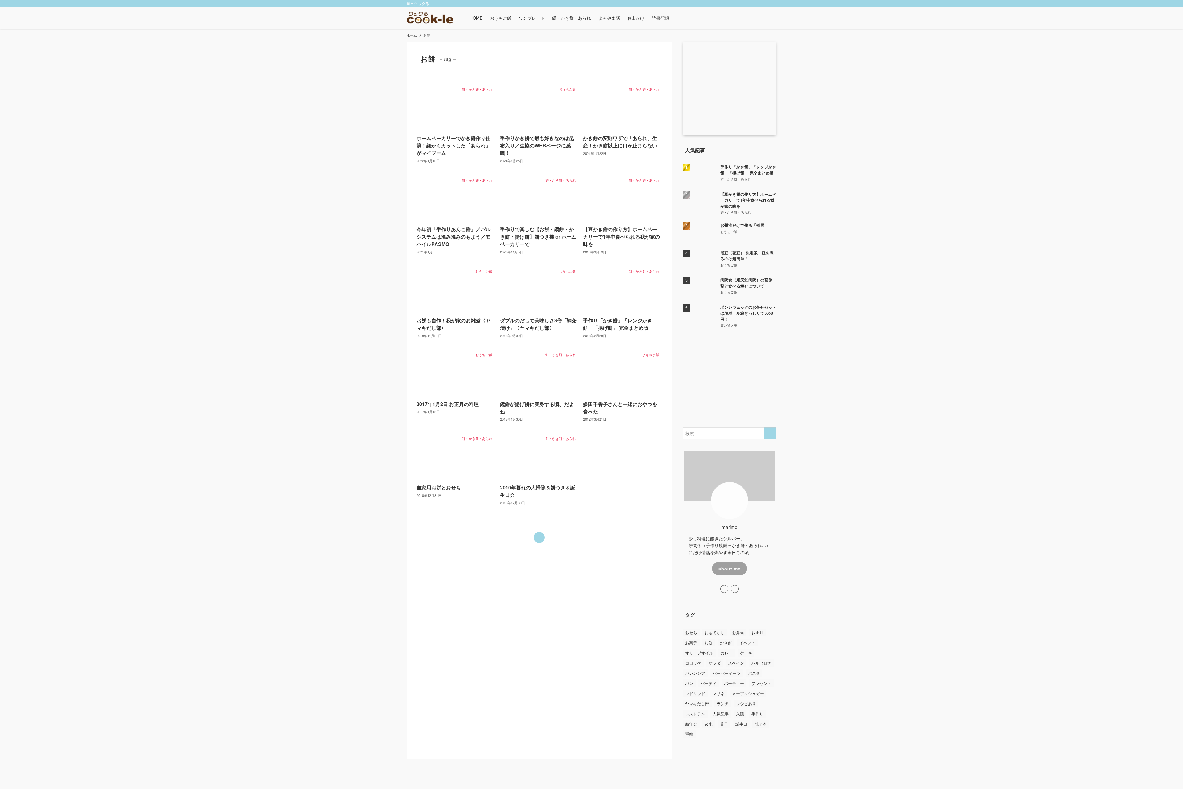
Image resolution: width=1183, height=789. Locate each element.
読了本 (761, 724)
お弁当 (738, 632)
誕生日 (741, 724)
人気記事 (721, 714)
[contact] (772, 3)
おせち (691, 632)
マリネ (719, 693)
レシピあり (746, 703)
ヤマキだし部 (697, 703)
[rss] (764, 3)
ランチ (723, 703)
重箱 (689, 734)
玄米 (709, 724)
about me (729, 569)
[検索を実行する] (770, 433)
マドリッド (695, 693)
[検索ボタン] (676, 18)
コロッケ (693, 663)
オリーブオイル (699, 653)
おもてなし (715, 632)
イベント (747, 643)
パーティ (709, 683)
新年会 (691, 724)
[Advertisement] (729, 378)
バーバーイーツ (727, 673)
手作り (757, 714)
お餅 (709, 643)
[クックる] (430, 18)
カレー (727, 653)
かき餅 (726, 643)
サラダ (715, 663)
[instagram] (756, 3)
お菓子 (691, 643)
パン (689, 683)
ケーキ (746, 653)
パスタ (754, 673)
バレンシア (695, 673)
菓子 (724, 724)
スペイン (736, 663)
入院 (740, 714)
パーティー (734, 683)
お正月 (757, 632)
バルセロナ (761, 663)
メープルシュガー (748, 693)
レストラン (695, 714)
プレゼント (761, 683)
